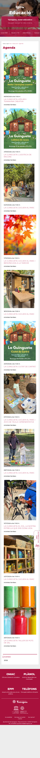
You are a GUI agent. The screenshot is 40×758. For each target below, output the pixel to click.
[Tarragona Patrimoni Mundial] (20, 714)
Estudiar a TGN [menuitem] (15, 33)
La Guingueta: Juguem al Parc (19, 208)
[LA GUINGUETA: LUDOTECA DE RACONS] (20, 150)
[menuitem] (19, 657)
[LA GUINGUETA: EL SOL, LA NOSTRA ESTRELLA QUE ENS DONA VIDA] (20, 521)
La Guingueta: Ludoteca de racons (18, 155)
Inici (10, 43)
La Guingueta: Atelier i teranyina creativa (15, 100)
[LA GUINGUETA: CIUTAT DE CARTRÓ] (20, 362)
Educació (20, 12)
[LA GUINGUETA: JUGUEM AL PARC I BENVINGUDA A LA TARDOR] (20, 256)
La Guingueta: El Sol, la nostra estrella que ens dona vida (20, 527)
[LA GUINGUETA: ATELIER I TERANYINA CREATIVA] (20, 94)
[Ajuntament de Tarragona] (20, 8)
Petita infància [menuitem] (26, 33)
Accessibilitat (8, 717)
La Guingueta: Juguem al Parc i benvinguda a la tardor (19, 262)
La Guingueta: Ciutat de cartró (20, 366)
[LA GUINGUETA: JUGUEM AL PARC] (19, 203)
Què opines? (31, 717)
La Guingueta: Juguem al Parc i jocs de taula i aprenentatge (19, 421)
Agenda (7, 657)
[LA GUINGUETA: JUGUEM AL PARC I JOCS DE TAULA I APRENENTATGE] (20, 415)
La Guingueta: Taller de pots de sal (18, 641)
